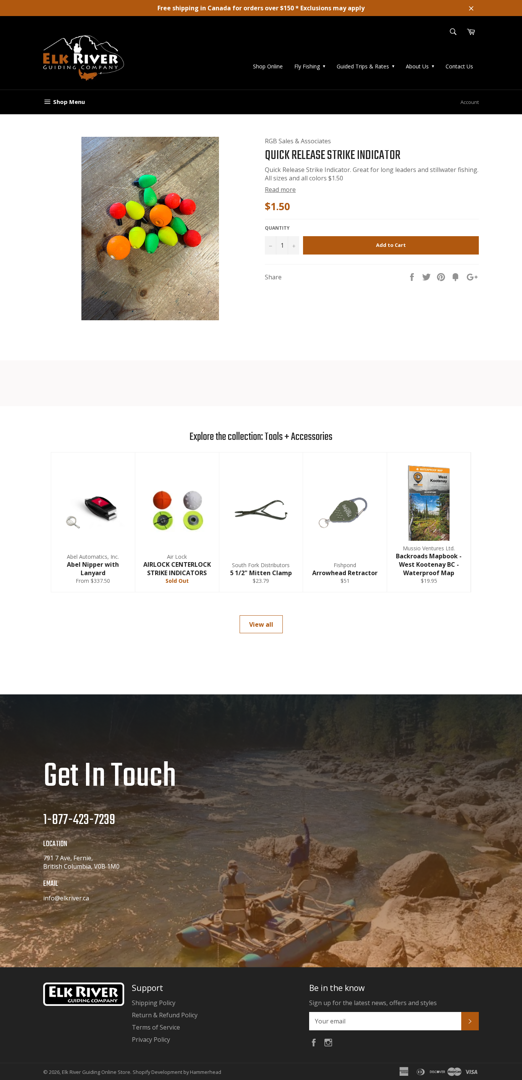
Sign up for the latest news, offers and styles (373, 1003)
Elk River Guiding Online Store (96, 1072)
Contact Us (459, 66)
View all (261, 624)
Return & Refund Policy (165, 1015)
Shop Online (268, 66)
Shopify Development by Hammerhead (177, 1072)
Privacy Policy (151, 1039)
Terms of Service (156, 1027)
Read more (280, 189)
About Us (417, 66)
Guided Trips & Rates (363, 66)
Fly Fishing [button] (307, 66)
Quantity (277, 228)
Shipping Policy (153, 1003)
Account (469, 102)
